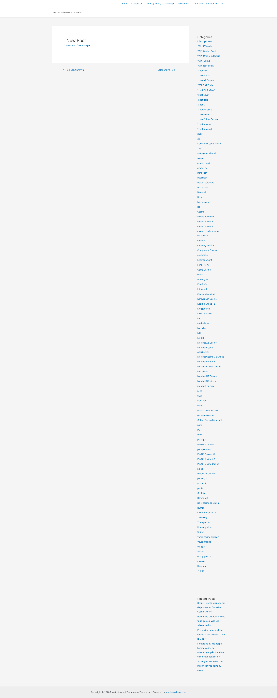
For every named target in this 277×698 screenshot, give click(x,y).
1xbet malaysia (204, 109)
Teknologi (202, 517)
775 (199, 148)
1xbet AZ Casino (205, 80)
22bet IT (201, 133)
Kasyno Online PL (206, 303)
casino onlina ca (205, 216)
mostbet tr (202, 371)
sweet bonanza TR (206, 512)
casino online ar (205, 221)
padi (199, 425)
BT (198, 207)
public (200, 488)
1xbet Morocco (204, 114)
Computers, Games (207, 250)
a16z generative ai (206, 153)
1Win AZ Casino (205, 46)
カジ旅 (200, 571)
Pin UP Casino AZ (206, 454)
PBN (199, 434)
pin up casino (204, 449)
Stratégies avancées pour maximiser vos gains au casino (210, 665)
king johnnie (203, 308)
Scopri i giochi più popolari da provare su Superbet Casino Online (211, 607)
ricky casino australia (208, 502)
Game (200, 274)
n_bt (199, 391)
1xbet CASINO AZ (206, 90)
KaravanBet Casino (207, 298)
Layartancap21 (204, 313)
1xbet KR (201, 104)
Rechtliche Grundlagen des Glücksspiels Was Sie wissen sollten (211, 621)
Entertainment (204, 260)
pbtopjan (201, 439)
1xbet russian (204, 124)
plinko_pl (202, 478)
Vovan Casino (204, 541)
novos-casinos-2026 (207, 410)
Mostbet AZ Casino (207, 342)
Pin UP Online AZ (206, 459)
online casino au (205, 415)
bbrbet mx (202, 187)
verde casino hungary (208, 537)
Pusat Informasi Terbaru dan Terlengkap (67, 12)
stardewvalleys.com (176, 692)
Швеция (201, 566)
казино (201, 561)
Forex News (203, 264)
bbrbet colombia (205, 182)
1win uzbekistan (205, 65)
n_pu (199, 395)
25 (198, 138)
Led (199, 318)
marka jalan (203, 323)
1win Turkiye (203, 60)
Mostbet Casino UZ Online (210, 356)
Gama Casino (204, 269)
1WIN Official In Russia (208, 56)
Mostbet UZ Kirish (206, 381)
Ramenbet (202, 498)
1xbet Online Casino (207, 119)
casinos (201, 240)
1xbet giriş (202, 99)
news (200, 405)
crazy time (202, 255)
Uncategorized (204, 527)
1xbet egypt (203, 94)
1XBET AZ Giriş (205, 85)
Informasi (202, 289)
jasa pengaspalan (206, 294)
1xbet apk (202, 70)
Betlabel (201, 192)
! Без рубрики (204, 41)
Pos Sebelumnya (73, 70)
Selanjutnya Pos (168, 70)
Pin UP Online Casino (208, 464)
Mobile (200, 337)
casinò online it (205, 226)
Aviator (200, 158)
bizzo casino (203, 202)
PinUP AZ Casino (206, 473)
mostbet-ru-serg (206, 386)
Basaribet (202, 177)
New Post (71, 45)
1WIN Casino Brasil (207, 51)
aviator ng (202, 168)
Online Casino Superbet (209, 420)
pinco (200, 468)
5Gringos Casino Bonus (209, 143)
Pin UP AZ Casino (206, 444)
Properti (201, 483)
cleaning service (205, 245)
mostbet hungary (206, 361)
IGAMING (202, 284)
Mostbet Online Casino (209, 366)
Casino (200, 211)
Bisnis (200, 197)
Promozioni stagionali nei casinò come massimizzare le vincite (211, 634)
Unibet (200, 532)
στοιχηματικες (204, 556)
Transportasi (203, 522)
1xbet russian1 (204, 129)
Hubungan (202, 279)
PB (198, 429)
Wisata (200, 551)
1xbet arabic (203, 75)
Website (201, 546)
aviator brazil (203, 163)
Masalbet (202, 328)
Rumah (200, 507)
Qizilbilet (201, 493)
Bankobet (202, 172)
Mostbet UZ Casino (207, 376)
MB (199, 333)
